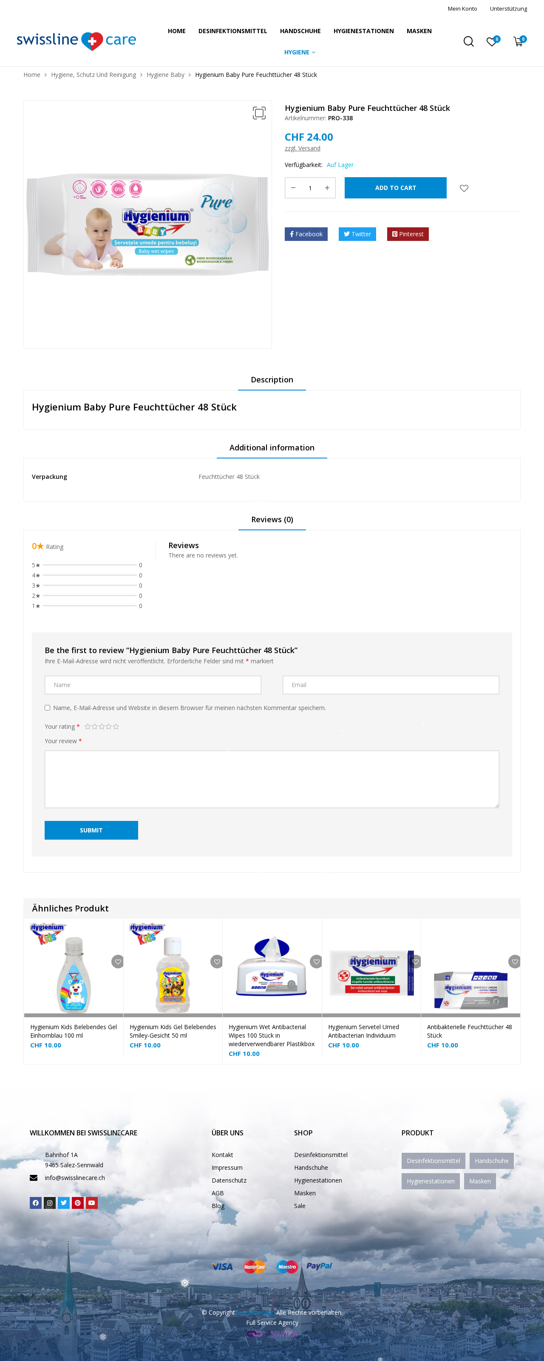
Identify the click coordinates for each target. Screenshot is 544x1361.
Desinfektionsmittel (232, 31)
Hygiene (296, 52)
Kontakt (222, 1155)
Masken (419, 31)
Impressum (227, 1167)
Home (177, 31)
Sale (300, 1206)
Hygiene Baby (165, 75)
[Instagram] (50, 1203)
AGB (218, 1193)
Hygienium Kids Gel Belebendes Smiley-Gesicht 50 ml (173, 1031)
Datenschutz (229, 1180)
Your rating (62, 726)
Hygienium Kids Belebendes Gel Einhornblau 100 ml (73, 1031)
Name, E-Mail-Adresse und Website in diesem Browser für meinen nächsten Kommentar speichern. (189, 708)
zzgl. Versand (302, 148)
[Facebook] (36, 1203)
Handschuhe (300, 31)
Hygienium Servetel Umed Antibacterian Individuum (363, 1031)
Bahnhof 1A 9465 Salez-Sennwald (74, 1160)
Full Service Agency (272, 1323)
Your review (63, 741)
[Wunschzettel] (464, 187)
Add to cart (395, 188)
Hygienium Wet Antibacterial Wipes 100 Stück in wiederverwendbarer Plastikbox (271, 1035)
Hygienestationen (364, 31)
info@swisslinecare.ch (75, 1178)
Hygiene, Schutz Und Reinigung (93, 75)
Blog (218, 1206)
